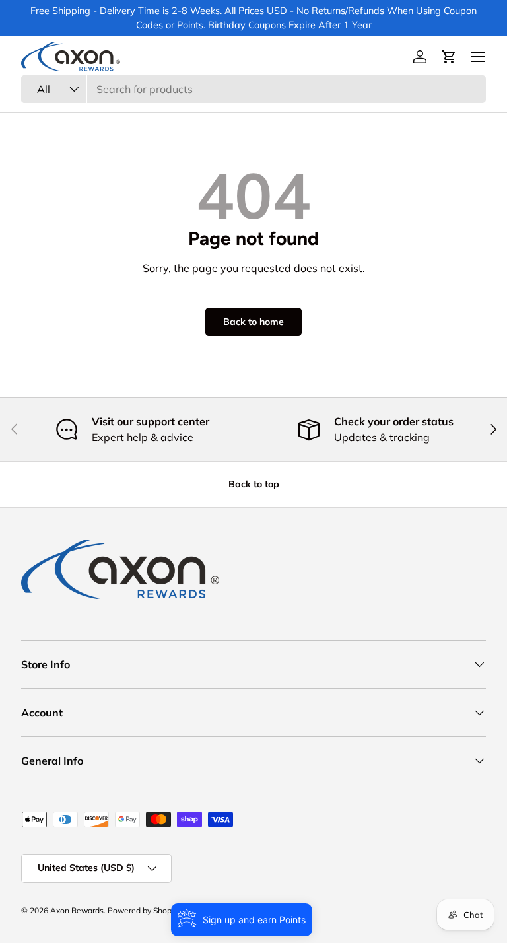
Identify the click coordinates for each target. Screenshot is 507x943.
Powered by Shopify (144, 910)
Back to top (253, 484)
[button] (448, 56)
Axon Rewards (77, 910)
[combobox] (253, 89)
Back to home (253, 322)
